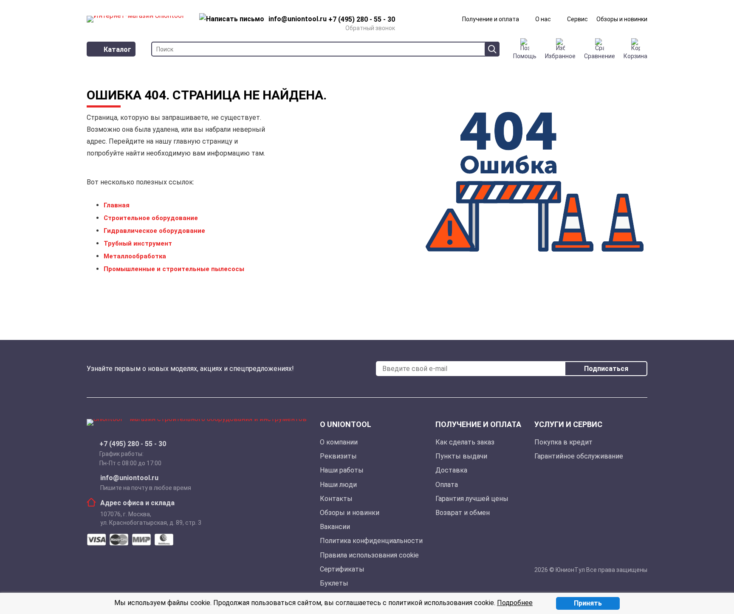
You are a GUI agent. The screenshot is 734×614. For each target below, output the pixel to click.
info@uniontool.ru (129, 478)
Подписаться (606, 369)
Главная (117, 205)
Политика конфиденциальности (371, 541)
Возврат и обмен (462, 513)
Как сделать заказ (464, 442)
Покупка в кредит (563, 442)
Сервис (577, 19)
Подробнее (515, 603)
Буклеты (334, 583)
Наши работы (342, 470)
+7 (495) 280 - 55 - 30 (132, 444)
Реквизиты (338, 456)
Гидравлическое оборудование (154, 231)
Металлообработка (135, 256)
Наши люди (338, 485)
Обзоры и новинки (621, 19)
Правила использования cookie (369, 555)
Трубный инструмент (138, 243)
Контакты (336, 499)
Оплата (446, 485)
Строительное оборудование (151, 218)
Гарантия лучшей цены (471, 499)
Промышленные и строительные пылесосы (174, 269)
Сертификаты (342, 569)
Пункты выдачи (461, 456)
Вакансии (335, 527)
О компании (339, 442)
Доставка (451, 470)
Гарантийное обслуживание (578, 456)
